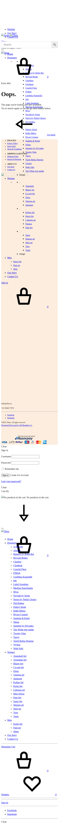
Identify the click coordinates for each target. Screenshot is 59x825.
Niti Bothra (18, 603)
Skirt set (29, 243)
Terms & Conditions (14, 149)
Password (5, 462)
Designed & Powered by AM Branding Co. (16, 425)
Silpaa (28, 145)
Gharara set (30, 201)
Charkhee (29, 80)
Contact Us (11, 170)
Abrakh (17, 550)
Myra (27, 111)
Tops (15, 712)
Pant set (17, 727)
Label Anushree (20, 584)
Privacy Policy (12, 143)
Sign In (4, 802)
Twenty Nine (30, 152)
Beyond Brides (20, 558)
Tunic (16, 716)
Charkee (17, 561)
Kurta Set (29, 216)
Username (6, 456)
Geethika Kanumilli (33, 95)
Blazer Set (29, 190)
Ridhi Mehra (19, 611)
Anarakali (29, 186)
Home (10, 54)
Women (11, 652)
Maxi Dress (18, 693)
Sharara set (30, 239)
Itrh (27, 99)
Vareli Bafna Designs (34, 160)
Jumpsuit (29, 205)
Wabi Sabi (29, 167)
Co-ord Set (30, 194)
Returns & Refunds (14, 159)
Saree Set (17, 701)
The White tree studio (34, 171)
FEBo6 (28, 92)
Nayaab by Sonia (21, 595)
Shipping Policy (13, 156)
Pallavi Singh (19, 607)
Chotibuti (29, 84)
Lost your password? (11, 481)
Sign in (5, 475)
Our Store (10, 167)
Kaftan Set (29, 212)
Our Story (12, 33)
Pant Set (29, 228)
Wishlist (11, 29)
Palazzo (28, 224)
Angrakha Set (19, 660)
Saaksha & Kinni (32, 141)
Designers (12, 543)
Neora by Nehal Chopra (24, 599)
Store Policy (11, 146)
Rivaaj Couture (31, 137)
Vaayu (28, 156)
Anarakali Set (19, 656)
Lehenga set (30, 220)
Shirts (16, 731)
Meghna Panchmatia (23, 588)
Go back (51, 134)
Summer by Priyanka (34, 148)
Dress (16, 671)
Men (9, 720)
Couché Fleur (31, 88)
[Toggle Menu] (2, 49)
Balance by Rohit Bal (23, 554)
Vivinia (28, 163)
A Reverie (18, 546)
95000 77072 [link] (9, 408)
